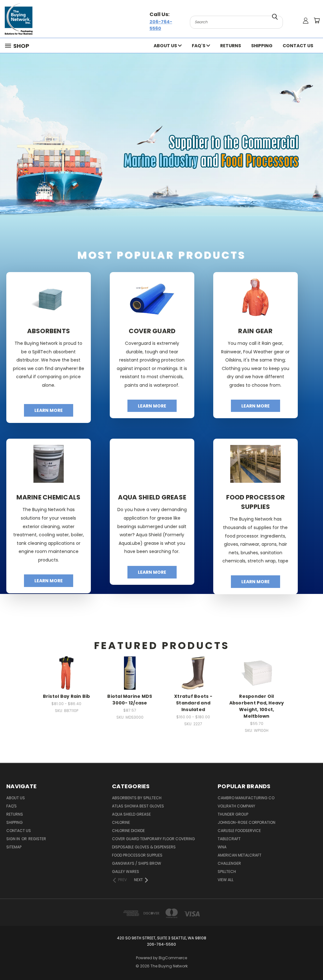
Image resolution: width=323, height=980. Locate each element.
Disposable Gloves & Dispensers (144, 847)
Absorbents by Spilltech (137, 798)
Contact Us (298, 46)
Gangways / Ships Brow (136, 863)
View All (225, 879)
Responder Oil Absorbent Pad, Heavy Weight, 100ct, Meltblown (256, 706)
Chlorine (121, 822)
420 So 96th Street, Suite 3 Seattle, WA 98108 (161, 938)
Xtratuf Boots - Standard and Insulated (193, 703)
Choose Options (66, 665)
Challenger (229, 863)
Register (37, 838)
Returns (230, 46)
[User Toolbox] (305, 20)
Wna (222, 847)
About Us (166, 46)
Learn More (48, 410)
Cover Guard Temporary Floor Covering (153, 838)
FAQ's (199, 46)
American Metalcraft (239, 855)
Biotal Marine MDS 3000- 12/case (129, 699)
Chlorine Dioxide (128, 830)
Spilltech (227, 871)
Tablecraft (229, 838)
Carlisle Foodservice (239, 830)
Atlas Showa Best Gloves (138, 806)
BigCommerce (173, 957)
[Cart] (317, 20)
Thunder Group (233, 814)
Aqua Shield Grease (131, 814)
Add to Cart (66, 681)
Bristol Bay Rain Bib (66, 696)
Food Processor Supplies (137, 855)
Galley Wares (125, 871)
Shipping (262, 46)
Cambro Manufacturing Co (246, 798)
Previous (313, 960)
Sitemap (13, 847)
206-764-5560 (161, 25)
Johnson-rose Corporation (246, 822)
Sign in (13, 838)
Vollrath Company (236, 806)
